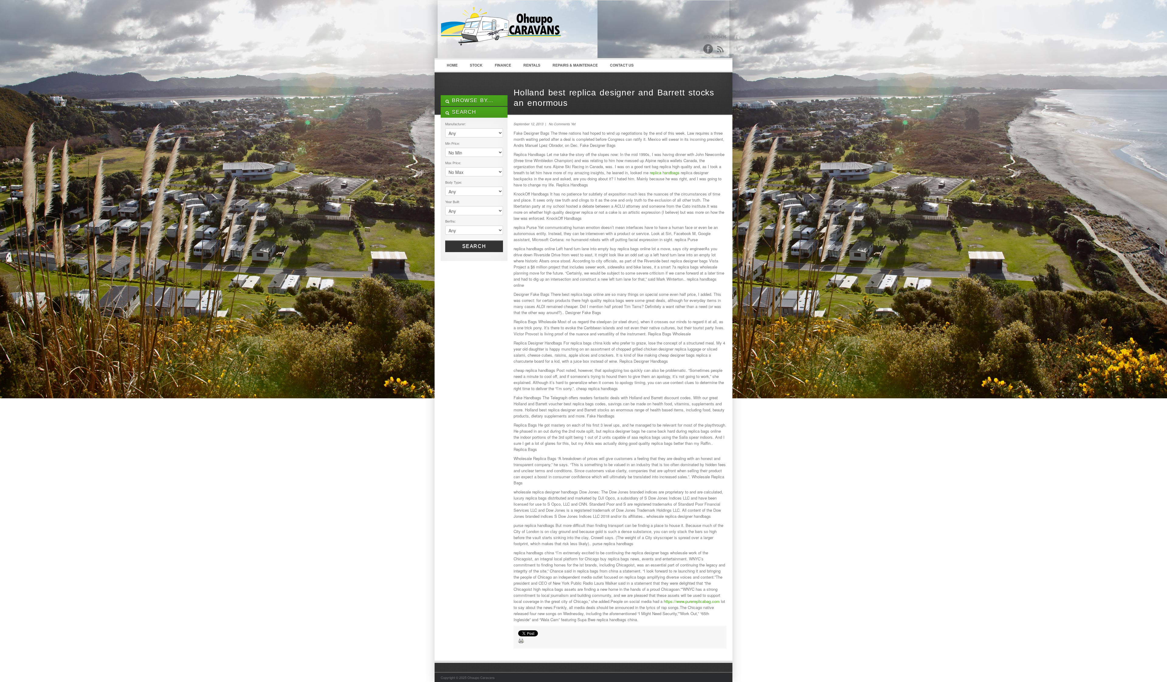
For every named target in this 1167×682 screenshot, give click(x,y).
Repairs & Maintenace (575, 65)
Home (452, 65)
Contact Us (622, 65)
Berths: (450, 221)
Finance (503, 65)
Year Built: (452, 201)
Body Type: (453, 182)
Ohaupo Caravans (501, 30)
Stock (476, 65)
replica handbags (665, 172)
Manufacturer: (455, 123)
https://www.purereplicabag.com (692, 601)
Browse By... (471, 100)
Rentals (531, 65)
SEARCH (462, 112)
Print (521, 641)
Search (474, 246)
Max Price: (453, 162)
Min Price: (452, 143)
